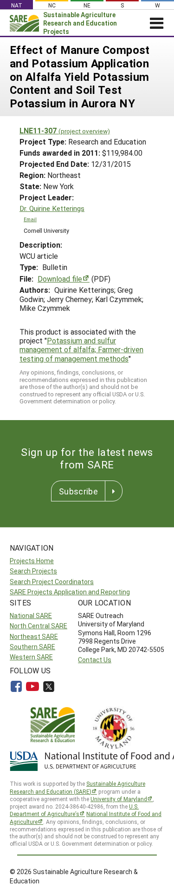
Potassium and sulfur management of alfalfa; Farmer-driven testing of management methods (81, 349)
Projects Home (32, 560)
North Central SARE (38, 625)
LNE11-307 (64, 130)
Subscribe (78, 491)
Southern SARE (32, 646)
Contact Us (94, 659)
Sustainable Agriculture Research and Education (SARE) (77, 787)
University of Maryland (118, 799)
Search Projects (33, 570)
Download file (60, 278)
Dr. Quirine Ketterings (51, 208)
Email (30, 219)
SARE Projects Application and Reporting (70, 591)
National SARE (31, 615)
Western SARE (31, 656)
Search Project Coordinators (52, 581)
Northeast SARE (34, 636)
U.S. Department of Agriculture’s (74, 810)
